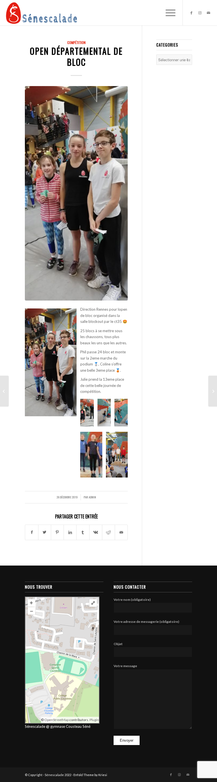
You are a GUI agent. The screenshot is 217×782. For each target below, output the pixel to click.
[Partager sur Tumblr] (83, 532)
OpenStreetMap (56, 720)
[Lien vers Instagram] (200, 12)
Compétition (76, 42)
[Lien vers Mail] (208, 12)
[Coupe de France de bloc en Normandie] (4, 391)
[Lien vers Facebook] (191, 12)
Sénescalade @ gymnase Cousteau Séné (57, 726)
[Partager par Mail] (121, 532)
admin (92, 497)
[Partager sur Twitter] (44, 532)
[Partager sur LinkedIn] (70, 532)
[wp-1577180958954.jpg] (76, 193)
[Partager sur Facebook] (31, 532)
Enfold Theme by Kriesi (90, 775)
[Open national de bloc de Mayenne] (212, 391)
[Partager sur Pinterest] (57, 532)
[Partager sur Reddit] (108, 532)
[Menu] (167, 12)
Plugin (94, 720)
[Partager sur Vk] (96, 532)
